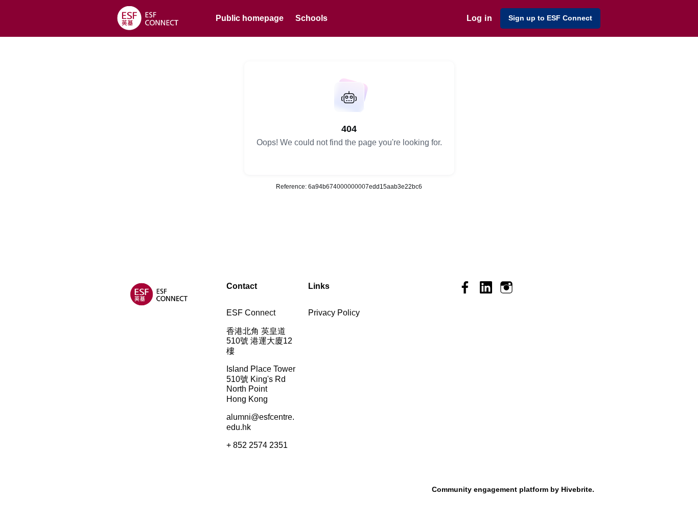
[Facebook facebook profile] (465, 288)
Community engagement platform (490, 489)
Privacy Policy (334, 312)
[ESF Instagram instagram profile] (506, 288)
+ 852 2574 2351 (257, 445)
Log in (479, 18)
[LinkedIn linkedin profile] (486, 288)
